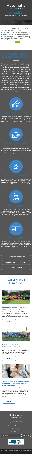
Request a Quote (16, 268)
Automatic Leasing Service (16, 6)
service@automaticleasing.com (17, 425)
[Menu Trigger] (28, 1)
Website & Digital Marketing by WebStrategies (17, 452)
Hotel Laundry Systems (16, 206)
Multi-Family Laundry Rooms (16, 143)
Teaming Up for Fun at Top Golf (14, 307)
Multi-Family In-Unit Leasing (16, 113)
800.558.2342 (16, 12)
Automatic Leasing (7, 309)
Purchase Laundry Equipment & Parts (16, 175)
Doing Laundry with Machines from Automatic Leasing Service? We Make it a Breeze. (15, 384)
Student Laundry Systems (16, 238)
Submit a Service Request (16, 257)
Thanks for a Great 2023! (11, 344)
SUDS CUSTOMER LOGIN (16, 14)
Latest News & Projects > (16, 282)
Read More (9, 321)
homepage (4, 35)
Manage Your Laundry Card (16, 262)
